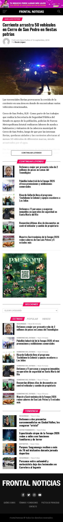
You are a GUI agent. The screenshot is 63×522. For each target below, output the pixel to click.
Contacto (33, 506)
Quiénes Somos (9, 502)
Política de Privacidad (50, 502)
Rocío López (20, 42)
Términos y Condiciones (28, 502)
